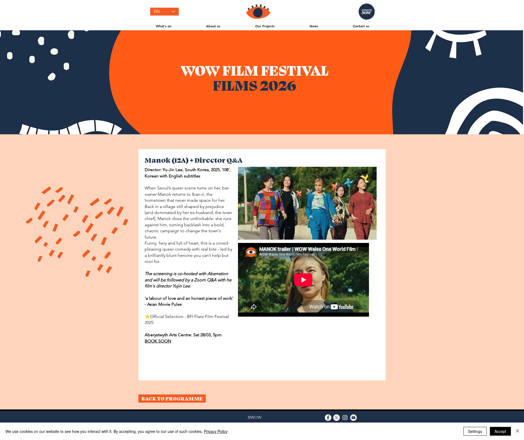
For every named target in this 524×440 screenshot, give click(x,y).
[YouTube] (353, 417)
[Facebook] (328, 417)
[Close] (517, 431)
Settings (475, 431)
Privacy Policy (216, 431)
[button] (163, 25)
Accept (500, 431)
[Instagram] (345, 417)
